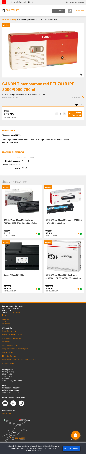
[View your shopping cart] (70, 11)
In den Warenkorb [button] (76, 114)
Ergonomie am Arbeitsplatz (11, 338)
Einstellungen (72, 448)
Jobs (4, 321)
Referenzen (6, 324)
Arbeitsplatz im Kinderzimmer (12, 334)
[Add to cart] (36, 234)
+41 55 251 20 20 (14, 313)
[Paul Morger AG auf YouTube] (6, 405)
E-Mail (4, 315)
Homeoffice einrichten (9, 331)
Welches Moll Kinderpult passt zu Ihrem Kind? (18, 359)
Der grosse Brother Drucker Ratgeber (15, 349)
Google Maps (6, 413)
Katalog (13, 20)
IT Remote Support (8, 363)
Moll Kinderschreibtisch (10, 345)
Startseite (5, 20)
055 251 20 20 (77, 2)
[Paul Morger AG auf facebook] (14, 405)
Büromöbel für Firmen (9, 356)
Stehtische (6, 342)
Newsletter (6, 319)
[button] (56, 114)
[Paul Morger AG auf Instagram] (22, 405)
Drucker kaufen (7, 352)
